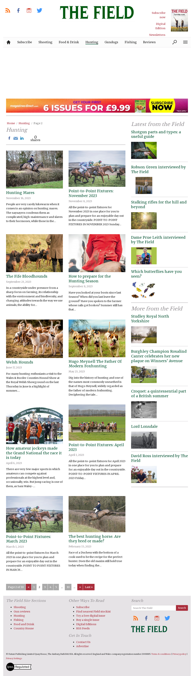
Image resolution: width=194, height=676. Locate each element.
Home (11, 123)
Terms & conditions (161, 654)
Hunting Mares (20, 192)
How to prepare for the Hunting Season (90, 278)
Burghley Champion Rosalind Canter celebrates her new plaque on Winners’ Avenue (159, 356)
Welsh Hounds (19, 362)
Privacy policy (179, 654)
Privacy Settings (14, 658)
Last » (89, 587)
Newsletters (157, 35)
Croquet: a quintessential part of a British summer (158, 393)
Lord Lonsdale (144, 426)
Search (182, 607)
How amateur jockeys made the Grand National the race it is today (34, 453)
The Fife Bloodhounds (26, 276)
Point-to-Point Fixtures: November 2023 (91, 193)
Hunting (24, 123)
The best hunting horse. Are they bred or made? (95, 538)
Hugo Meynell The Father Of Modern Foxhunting (95, 363)
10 (68, 587)
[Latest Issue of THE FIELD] (179, 20)
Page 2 (38, 123)
